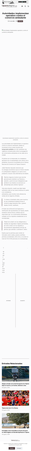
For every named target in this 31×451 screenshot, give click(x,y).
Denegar (19, 448)
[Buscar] (25, 6)
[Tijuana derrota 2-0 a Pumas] (15, 398)
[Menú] (28, 6)
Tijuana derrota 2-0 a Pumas (10, 408)
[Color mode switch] (22, 6)
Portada (20, 21)
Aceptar (12, 448)
